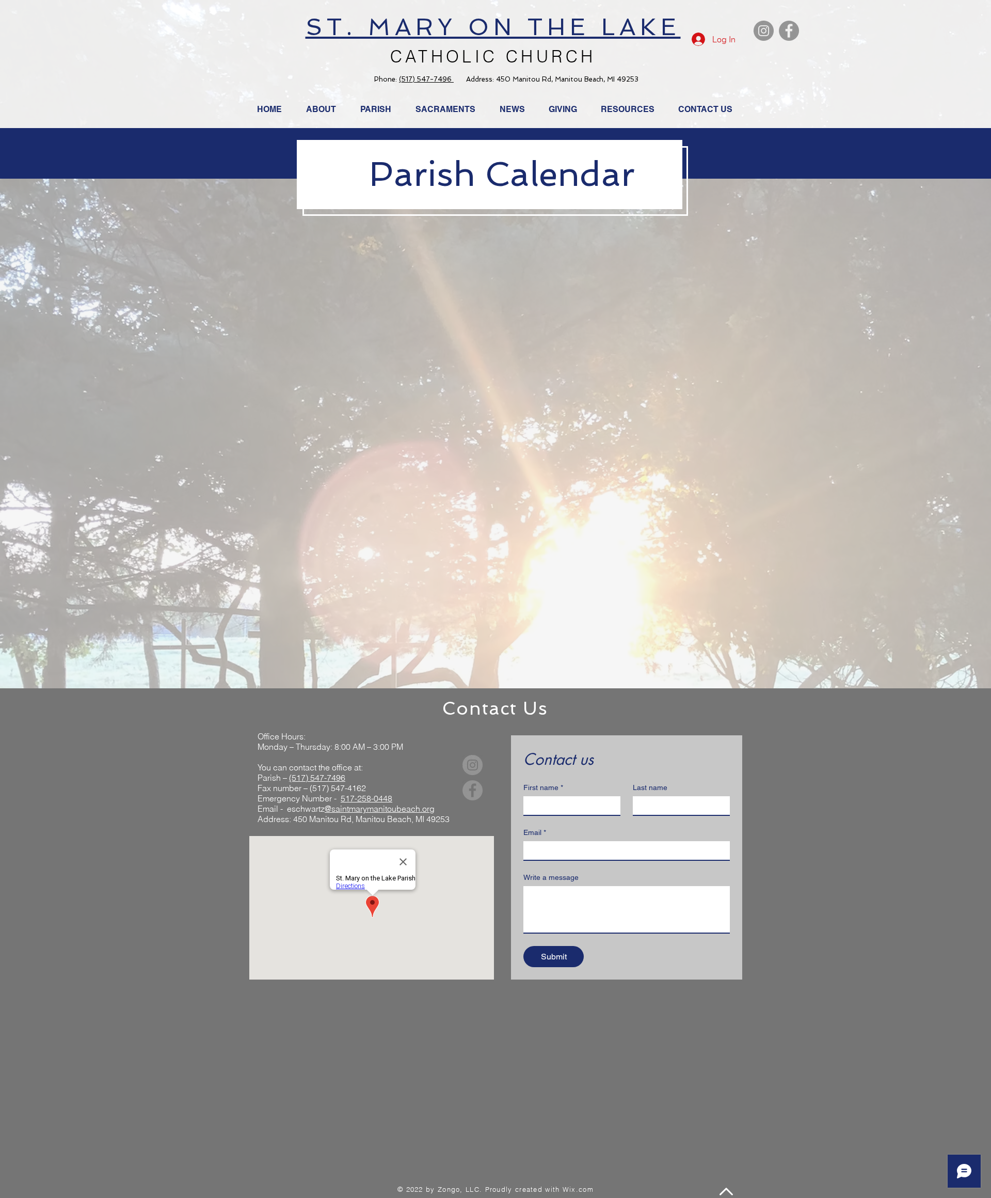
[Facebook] (789, 31)
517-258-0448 (366, 798)
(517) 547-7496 (426, 79)
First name (543, 787)
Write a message (551, 877)
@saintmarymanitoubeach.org (380, 808)
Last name (650, 787)
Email (534, 832)
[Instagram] (764, 31)
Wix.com (578, 1189)
